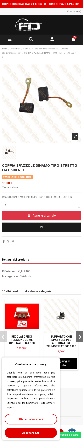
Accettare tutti (31, 432)
